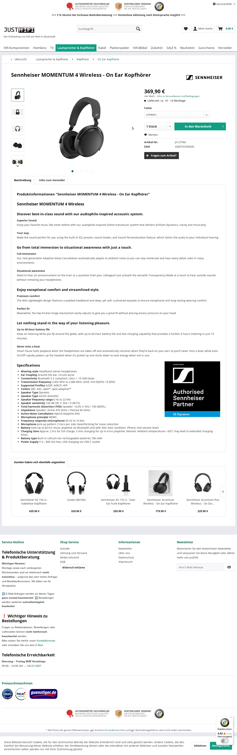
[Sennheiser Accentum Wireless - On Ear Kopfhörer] (160, 483)
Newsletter (125, 548)
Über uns (124, 553)
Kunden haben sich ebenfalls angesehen (39, 462)
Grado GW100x (76, 500)
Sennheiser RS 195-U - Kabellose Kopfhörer (34, 501)
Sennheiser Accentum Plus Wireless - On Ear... (202, 501)
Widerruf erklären (73, 567)
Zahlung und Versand (73, 553)
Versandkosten (112, 730)
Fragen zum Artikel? (164, 155)
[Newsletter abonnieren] (229, 567)
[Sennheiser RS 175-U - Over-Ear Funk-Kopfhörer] (118, 483)
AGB (62, 561)
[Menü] (231, 718)
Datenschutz (126, 557)
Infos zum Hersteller (52, 180)
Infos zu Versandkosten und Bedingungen (178, 96)
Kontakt (65, 548)
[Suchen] (138, 28)
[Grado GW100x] (76, 483)
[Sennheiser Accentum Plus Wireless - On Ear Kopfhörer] (202, 483)
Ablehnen (200, 745)
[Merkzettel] (186, 28)
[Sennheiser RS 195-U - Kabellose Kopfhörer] (34, 483)
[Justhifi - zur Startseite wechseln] (19, 29)
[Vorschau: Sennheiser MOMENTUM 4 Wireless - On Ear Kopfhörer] (17, 95)
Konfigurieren (221, 745)
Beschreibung (22, 180)
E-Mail (39, 645)
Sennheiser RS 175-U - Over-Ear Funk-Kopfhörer (118, 501)
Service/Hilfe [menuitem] (224, 4)
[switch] (224, 741)
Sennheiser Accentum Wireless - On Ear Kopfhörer (160, 501)
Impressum (125, 561)
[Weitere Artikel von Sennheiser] (204, 78)
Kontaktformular (46, 640)
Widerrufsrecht (69, 557)
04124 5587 (34, 665)
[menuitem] (109, 28)
